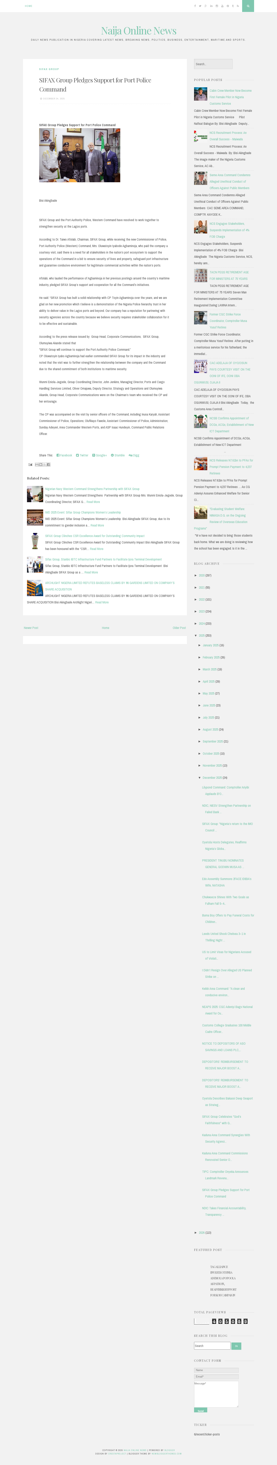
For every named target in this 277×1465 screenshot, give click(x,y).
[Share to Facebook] (48, 464)
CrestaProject (117, 1453)
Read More (93, 502)
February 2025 (211, 657)
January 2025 (211, 645)
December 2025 (212, 777)
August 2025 (210, 729)
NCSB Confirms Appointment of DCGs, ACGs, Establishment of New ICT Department (232, 424)
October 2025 (211, 753)
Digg (135, 455)
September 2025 (213, 741)
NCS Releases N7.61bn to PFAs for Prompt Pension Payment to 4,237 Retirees (231, 466)
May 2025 (208, 693)
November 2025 (212, 765)
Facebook (65, 455)
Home (28, 6)
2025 (202, 635)
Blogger (169, 1450)
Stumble (119, 455)
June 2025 (209, 705)
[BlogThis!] (41, 464)
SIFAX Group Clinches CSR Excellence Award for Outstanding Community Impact (95, 536)
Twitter (83, 455)
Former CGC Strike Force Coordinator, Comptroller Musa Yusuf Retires (228, 320)
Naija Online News (138, 30)
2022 (202, 599)
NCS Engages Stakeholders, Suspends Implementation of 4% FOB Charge (229, 230)
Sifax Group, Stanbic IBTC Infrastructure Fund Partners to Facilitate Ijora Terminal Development (103, 559)
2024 (202, 623)
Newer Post (31, 627)
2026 (202, 1232)
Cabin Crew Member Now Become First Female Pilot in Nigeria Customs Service (231, 97)
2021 (202, 587)
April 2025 (209, 681)
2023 (202, 611)
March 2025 (210, 669)
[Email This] (37, 464)
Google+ (101, 455)
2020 (202, 575)
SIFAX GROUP (49, 69)
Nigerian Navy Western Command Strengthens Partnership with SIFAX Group (92, 489)
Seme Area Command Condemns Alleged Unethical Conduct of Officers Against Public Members (230, 181)
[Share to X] (45, 464)
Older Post (179, 627)
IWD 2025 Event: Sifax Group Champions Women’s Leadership (83, 512)
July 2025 (208, 717)
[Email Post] (30, 464)
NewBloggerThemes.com (167, 1453)
